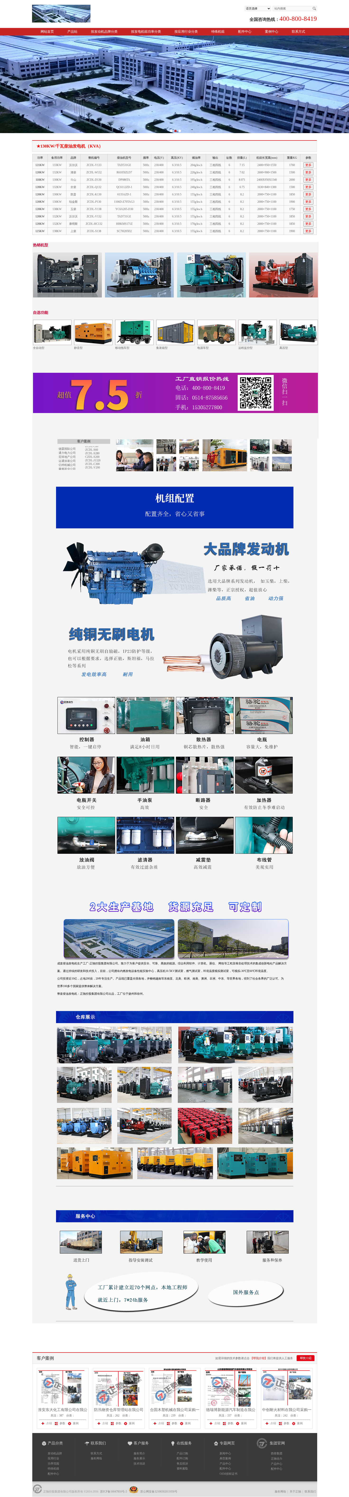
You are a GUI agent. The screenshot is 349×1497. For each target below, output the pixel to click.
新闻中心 (225, 1453)
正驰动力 (276, 1458)
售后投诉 (182, 1463)
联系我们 (310, 1491)
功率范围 (53, 1463)
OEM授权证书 (228, 1473)
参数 (62, 1423)
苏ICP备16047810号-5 (113, 1491)
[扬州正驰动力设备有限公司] (87, 7)
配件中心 (244, 31)
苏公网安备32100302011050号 (158, 1491)
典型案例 (225, 1458)
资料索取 (182, 1468)
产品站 (72, 31)
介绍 (49, 1423)
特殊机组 (53, 1468)
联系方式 (298, 31)
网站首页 (47, 31)
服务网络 (96, 1458)
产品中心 (225, 1463)
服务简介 (139, 1453)
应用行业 (53, 1458)
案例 (76, 1423)
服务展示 (139, 1458)
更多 (308, 165)
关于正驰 (295, 1491)
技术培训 (139, 1463)
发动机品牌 (55, 1453)
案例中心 (271, 31)
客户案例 (45, 1358)
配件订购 (182, 1458)
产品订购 (182, 1453)
